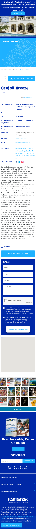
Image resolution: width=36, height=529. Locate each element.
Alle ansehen (18, 449)
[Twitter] (19, 162)
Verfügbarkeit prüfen (18, 254)
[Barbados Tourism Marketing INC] (18, 500)
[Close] (34, 2)
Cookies (3, 516)
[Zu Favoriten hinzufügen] (5, 78)
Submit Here (18, 13)
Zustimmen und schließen (11, 525)
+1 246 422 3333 (21, 139)
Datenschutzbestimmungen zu (15, 322)
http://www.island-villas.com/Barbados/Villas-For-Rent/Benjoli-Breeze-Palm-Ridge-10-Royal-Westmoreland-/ (25, 153)
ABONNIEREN (28, 461)
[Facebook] (16, 162)
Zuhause (4, 70)
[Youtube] (26, 468)
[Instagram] (22, 162)
